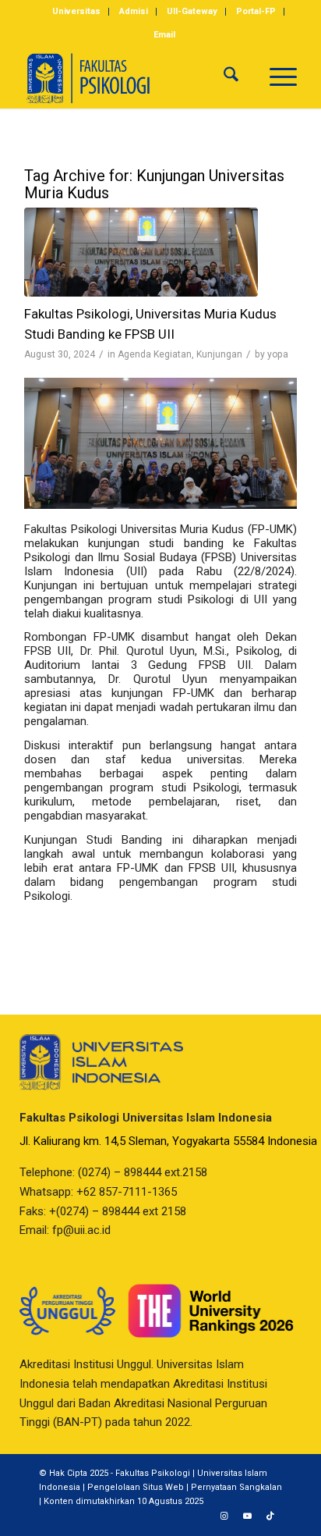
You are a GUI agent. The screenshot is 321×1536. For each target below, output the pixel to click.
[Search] (231, 77)
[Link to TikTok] (270, 1516)
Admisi (133, 11)
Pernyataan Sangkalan (236, 1487)
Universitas (76, 11)
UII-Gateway (192, 11)
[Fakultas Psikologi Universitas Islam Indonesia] (133, 77)
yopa (277, 354)
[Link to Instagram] (223, 1516)
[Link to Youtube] (247, 1516)
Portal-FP (256, 11)
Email (164, 35)
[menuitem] (76, 12)
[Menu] (275, 77)
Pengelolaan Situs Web (135, 1487)
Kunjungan (219, 354)
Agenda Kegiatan (155, 354)
